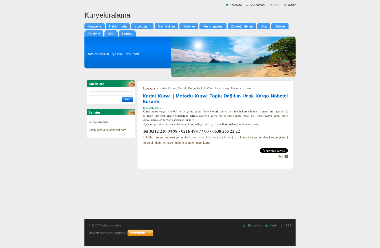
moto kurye (242, 116)
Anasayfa (236, 5)
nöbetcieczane (184, 142)
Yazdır (291, 5)
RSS (276, 5)
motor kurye (226, 116)
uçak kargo (203, 142)
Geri (280, 156)
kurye (268, 116)
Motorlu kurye (208, 116)
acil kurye (257, 116)
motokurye (172, 137)
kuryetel (148, 142)
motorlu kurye (207, 137)
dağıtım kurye (164, 142)
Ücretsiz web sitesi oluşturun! (107, 233)
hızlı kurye (240, 137)
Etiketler (148, 137)
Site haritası (257, 5)
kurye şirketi (278, 137)
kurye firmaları (259, 137)
